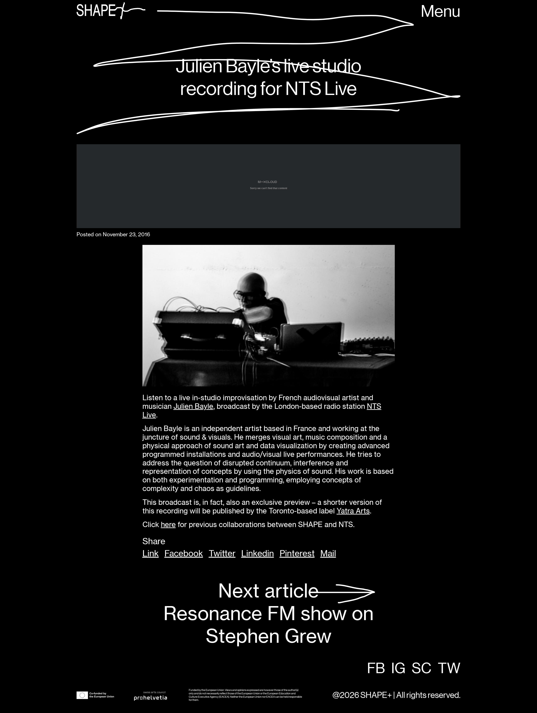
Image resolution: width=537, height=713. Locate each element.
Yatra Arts (353, 511)
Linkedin (257, 553)
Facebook (183, 553)
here (168, 524)
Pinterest (297, 553)
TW (449, 668)
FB (376, 668)
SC (421, 668)
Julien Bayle (193, 406)
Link (150, 553)
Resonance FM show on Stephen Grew (268, 613)
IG (398, 668)
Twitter (222, 553)
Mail (328, 553)
